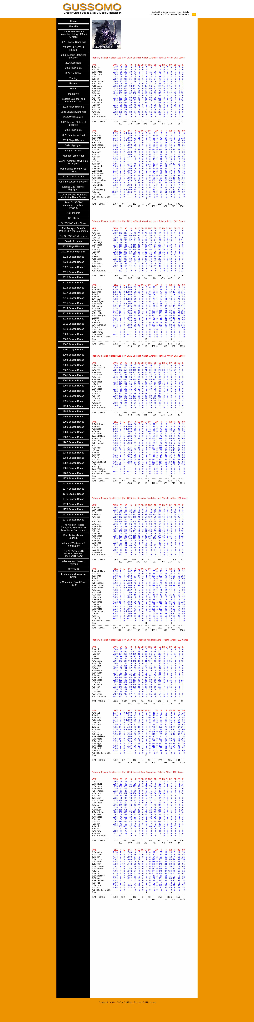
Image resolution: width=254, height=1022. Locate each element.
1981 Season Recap (73, 468)
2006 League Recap (73, 349)
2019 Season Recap (73, 282)
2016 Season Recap (73, 298)
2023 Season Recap (73, 262)
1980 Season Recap (73, 473)
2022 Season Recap (73, 267)
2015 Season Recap (73, 303)
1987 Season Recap (73, 442)
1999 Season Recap (73, 385)
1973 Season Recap (73, 509)
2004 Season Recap (73, 360)
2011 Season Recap (73, 324)
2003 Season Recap (73, 365)
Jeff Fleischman (149, 1002)
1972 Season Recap (73, 514)
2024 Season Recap (73, 257)
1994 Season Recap (73, 406)
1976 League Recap (73, 494)
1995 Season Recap (73, 401)
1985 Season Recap (73, 447)
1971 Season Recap (73, 519)
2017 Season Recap (73, 293)
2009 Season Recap (73, 334)
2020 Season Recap (73, 277)
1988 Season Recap (73, 437)
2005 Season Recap (73, 354)
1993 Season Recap (73, 411)
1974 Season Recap (73, 504)
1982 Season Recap (73, 463)
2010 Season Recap (73, 329)
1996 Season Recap (73, 396)
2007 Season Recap (73, 344)
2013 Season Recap (73, 313)
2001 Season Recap (73, 375)
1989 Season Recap (73, 432)
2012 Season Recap (73, 318)
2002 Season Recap (73, 370)
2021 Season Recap (73, 272)
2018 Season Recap (73, 287)
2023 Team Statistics (73, 176)
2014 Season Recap (73, 308)
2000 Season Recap (73, 380)
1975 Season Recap (73, 499)
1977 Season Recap (73, 489)
